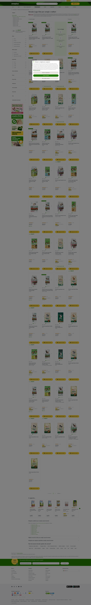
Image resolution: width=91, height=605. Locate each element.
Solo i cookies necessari (46, 78)
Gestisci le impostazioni (46, 72)
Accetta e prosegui (46, 75)
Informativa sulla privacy (36, 70)
